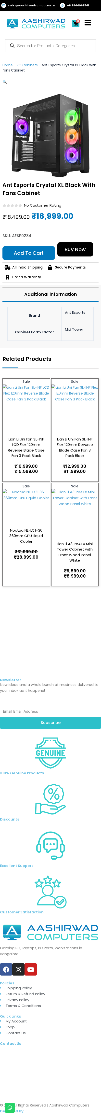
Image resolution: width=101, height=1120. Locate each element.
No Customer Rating (42, 205)
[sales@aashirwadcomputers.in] (3, 5)
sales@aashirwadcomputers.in (31, 5)
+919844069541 (78, 5)
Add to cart (29, 253)
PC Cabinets (27, 65)
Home (7, 65)
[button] (4, 81)
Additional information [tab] (50, 294)
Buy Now (75, 249)
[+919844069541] (62, 5)
